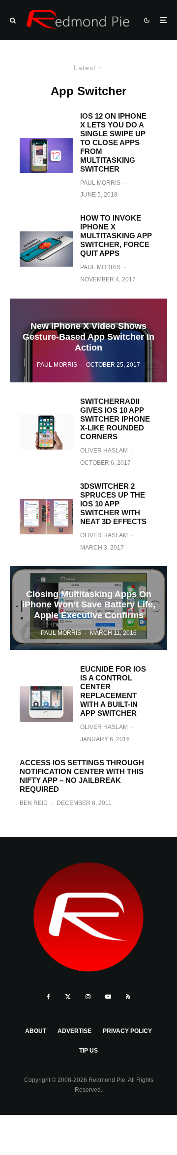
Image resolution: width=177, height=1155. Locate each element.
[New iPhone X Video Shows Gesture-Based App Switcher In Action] (88, 340)
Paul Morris (100, 182)
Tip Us (88, 1050)
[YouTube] (108, 996)
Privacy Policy (127, 1031)
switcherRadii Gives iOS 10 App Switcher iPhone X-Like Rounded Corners (115, 419)
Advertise (74, 1031)
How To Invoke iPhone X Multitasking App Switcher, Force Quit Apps (116, 235)
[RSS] (128, 996)
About (35, 1031)
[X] (68, 996)
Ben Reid (34, 803)
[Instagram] (88, 996)
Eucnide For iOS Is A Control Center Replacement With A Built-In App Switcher (113, 691)
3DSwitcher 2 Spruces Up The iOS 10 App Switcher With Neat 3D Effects (113, 504)
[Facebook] (48, 996)
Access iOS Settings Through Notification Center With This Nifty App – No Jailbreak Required (82, 775)
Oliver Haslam (104, 450)
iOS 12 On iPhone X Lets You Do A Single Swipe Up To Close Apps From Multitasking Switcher (113, 142)
